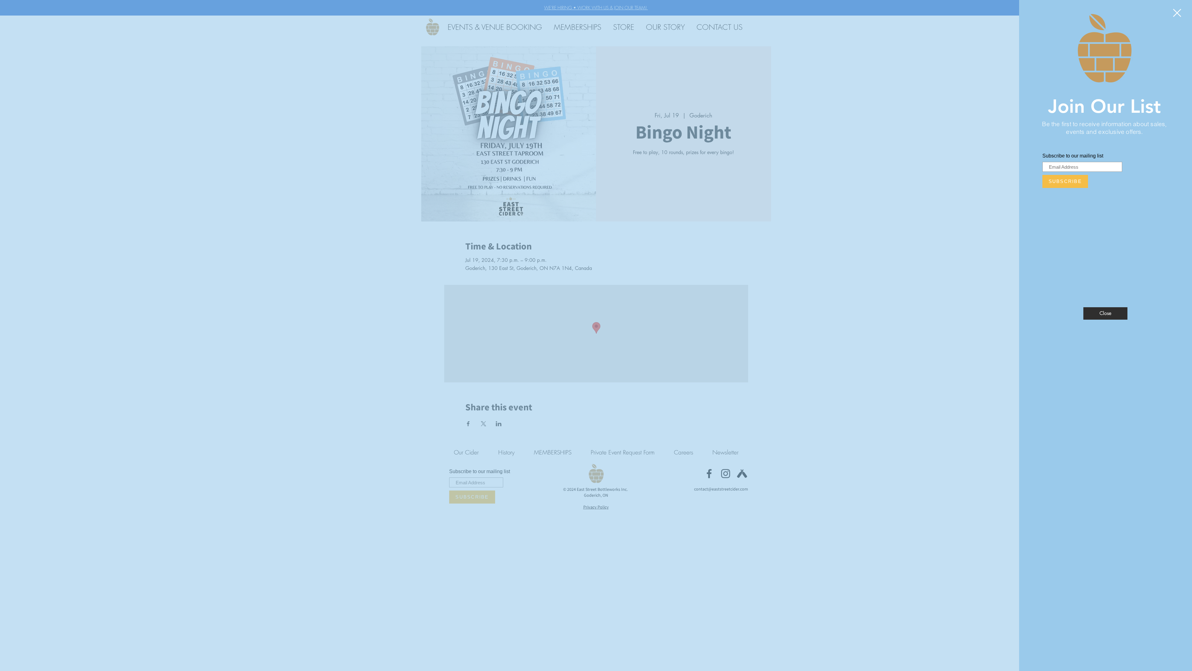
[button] (1177, 13)
